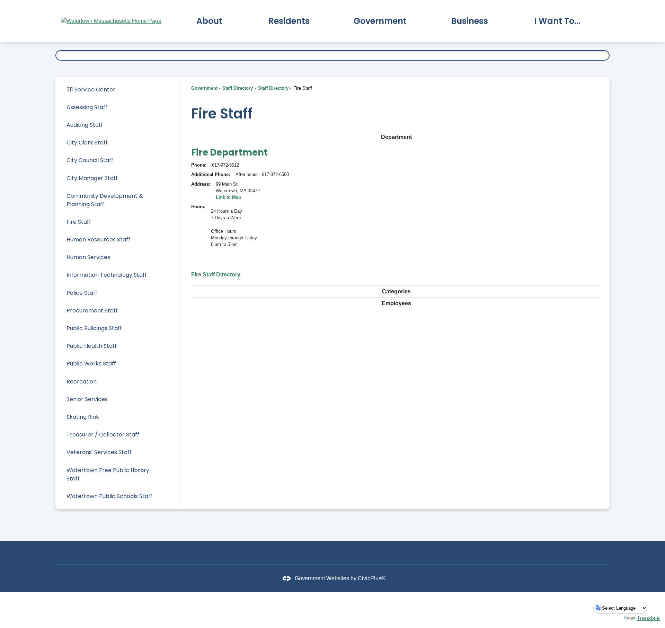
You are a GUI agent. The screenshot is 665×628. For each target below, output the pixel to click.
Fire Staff (78, 222)
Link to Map (228, 197)
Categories (396, 291)
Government (204, 88)
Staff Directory (237, 88)
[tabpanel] (396, 211)
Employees (396, 303)
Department (396, 137)
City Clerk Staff (87, 143)
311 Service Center (90, 90)
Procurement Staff (92, 311)
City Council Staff (89, 160)
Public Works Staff (91, 364)
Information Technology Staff (106, 275)
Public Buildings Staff (94, 328)
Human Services (88, 257)
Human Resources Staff (98, 240)
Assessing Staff (86, 107)
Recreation (81, 382)
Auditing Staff (84, 125)
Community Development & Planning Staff (104, 200)
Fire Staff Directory (215, 274)
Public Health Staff (91, 346)
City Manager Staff (92, 178)
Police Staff (81, 293)
